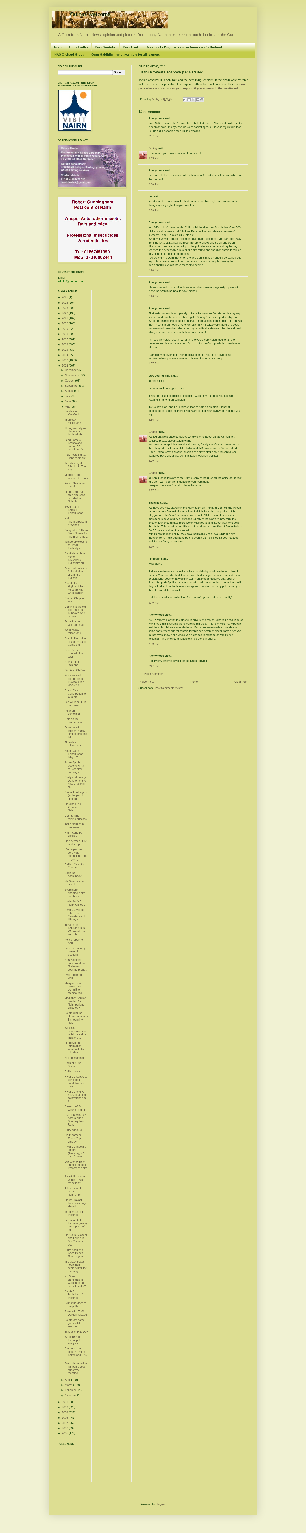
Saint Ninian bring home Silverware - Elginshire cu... (75, 558)
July (68, 396)
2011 (65, 1402)
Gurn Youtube (105, 47)
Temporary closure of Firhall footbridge (76, 545)
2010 (65, 1407)
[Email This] (185, 99)
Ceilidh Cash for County (74, 866)
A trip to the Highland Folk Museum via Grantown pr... (75, 588)
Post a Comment (154, 673)
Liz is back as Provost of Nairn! (73, 807)
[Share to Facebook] (197, 99)
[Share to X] (193, 99)
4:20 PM (154, 460)
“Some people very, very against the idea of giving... (76, 854)
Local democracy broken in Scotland (75, 951)
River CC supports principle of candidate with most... (76, 1081)
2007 (65, 1423)
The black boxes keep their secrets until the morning (76, 1266)
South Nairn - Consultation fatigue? (74, 754)
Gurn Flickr (131, 47)
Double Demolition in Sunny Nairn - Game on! (76, 642)
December (71, 370)
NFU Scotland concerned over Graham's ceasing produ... (76, 964)
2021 (65, 318)
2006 (65, 1428)
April (68, 1379)
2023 (65, 307)
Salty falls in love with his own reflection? (75, 1180)
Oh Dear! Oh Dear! (76, 670)
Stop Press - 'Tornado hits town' (74, 653)
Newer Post (147, 681)
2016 (65, 344)
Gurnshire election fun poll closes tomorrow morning (76, 1368)
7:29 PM (154, 643)
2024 (65, 302)
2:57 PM (154, 136)
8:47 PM (154, 666)
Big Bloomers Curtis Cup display (73, 1138)
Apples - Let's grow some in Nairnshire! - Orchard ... (186, 47)
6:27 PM (154, 490)
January (70, 1395)
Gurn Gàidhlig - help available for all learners (125, 54)
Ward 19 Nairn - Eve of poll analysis (74, 1340)
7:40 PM (154, 296)
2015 (65, 349)
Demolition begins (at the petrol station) (76, 795)
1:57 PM (154, 363)
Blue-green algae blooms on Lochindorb (75, 431)
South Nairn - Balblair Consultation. (74, 510)
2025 (65, 297)
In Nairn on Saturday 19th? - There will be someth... (75, 929)
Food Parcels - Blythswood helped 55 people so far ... (75, 444)
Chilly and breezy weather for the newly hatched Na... (75, 782)
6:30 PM (154, 546)
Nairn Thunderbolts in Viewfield (76, 522)
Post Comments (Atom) (169, 688)
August (69, 390)
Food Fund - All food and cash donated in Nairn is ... (75, 496)
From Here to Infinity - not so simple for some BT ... (76, 732)
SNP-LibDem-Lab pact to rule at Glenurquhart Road (75, 1119)
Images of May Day (76, 1331)
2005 (65, 1433)
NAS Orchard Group (69, 54)
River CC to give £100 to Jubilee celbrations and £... (76, 1096)
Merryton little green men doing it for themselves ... (74, 988)
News (58, 47)
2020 (65, 323)
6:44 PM (154, 270)
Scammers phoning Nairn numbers (75, 893)
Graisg (156, 99)
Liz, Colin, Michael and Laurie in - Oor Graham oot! (76, 1239)
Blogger (160, 1504)
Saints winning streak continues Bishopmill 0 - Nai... (76, 1018)
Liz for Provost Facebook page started (76, 1203)
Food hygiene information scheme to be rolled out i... (74, 1047)
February (71, 1390)
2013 (65, 360)
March (69, 1385)
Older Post (240, 681)
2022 (65, 313)
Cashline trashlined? (73, 874)
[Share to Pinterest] (202, 99)
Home (194, 681)
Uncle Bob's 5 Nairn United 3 (75, 903)
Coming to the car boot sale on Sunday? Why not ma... (75, 611)
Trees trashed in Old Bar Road (74, 623)
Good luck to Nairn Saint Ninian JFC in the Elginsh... (76, 573)
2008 (65, 1417)
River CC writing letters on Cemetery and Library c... (75, 914)
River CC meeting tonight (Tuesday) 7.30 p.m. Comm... (75, 1151)
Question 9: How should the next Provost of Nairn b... (76, 1166)
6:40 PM (154, 602)
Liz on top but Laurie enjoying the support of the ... (76, 1225)
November (71, 375)
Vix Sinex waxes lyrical (74, 883)
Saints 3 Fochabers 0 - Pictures (75, 1294)
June (68, 401)
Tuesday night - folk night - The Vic (75, 466)
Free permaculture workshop (76, 843)
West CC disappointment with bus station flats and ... (76, 1032)
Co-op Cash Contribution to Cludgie (75, 694)
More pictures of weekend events (76, 476)
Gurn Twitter (78, 47)
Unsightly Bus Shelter (73, 1064)
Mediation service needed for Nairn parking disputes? (75, 1003)
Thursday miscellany (73, 421)
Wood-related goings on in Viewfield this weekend (74, 680)
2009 (65, 1412)
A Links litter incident (72, 663)
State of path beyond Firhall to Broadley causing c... (75, 767)
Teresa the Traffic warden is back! (76, 1313)
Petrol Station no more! (75, 485)
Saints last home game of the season (75, 1323)
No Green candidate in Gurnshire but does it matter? (75, 1281)
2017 (65, 339)
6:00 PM (154, 184)
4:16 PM (154, 419)
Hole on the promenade (73, 721)
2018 (65, 334)
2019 (65, 328)
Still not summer (74, 1057)
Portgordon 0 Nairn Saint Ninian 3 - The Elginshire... (76, 533)
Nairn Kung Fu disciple (73, 834)
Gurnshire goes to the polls (75, 1304)
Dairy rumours (73, 1130)
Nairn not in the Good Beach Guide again (74, 1253)
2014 (65, 355)
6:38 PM (154, 210)
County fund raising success (76, 817)
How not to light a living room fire (75, 456)
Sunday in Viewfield (72, 413)
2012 (65, 365)
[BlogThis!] (189, 99)
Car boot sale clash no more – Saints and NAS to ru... (76, 1353)
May (68, 406)
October (70, 380)
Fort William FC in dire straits (75, 704)
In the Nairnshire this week (75, 826)
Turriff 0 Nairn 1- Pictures (74, 1213)
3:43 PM (154, 158)
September (72, 385)
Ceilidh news (72, 1071)
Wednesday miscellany (73, 631)
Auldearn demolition (73, 712)
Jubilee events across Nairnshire (73, 1191)
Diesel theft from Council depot (75, 1108)
